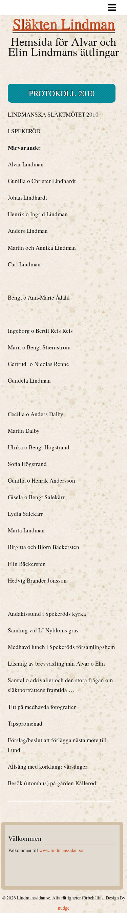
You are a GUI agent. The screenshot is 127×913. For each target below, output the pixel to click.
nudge (63, 908)
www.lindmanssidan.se (61, 850)
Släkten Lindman (64, 23)
